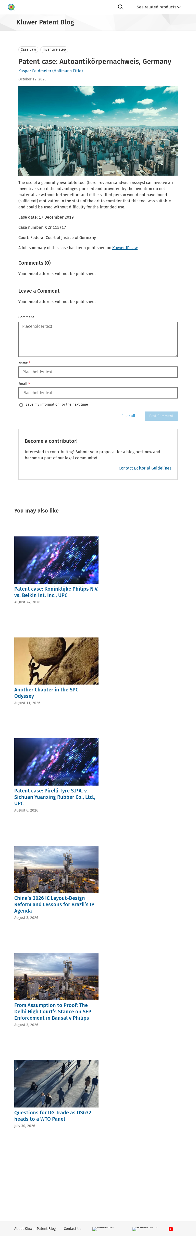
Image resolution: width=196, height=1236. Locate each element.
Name (24, 363)
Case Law (28, 49)
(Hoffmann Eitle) (67, 70)
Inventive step (54, 49)
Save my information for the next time (57, 405)
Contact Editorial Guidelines (145, 468)
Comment (26, 317)
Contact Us (72, 1229)
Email (24, 384)
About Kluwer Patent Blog (35, 1229)
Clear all (128, 416)
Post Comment (161, 416)
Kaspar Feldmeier (34, 70)
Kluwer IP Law (125, 247)
